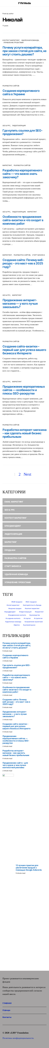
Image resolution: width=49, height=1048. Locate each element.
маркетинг (40, 612)
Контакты (7, 1017)
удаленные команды (13, 622)
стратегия (38, 618)
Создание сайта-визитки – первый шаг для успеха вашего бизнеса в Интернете (24, 350)
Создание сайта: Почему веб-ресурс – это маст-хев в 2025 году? (23, 263)
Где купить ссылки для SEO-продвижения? (22, 132)
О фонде (6, 1010)
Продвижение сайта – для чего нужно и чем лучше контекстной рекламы (15, 765)
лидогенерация (26, 612)
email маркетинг (14, 605)
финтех (17, 625)
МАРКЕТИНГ (7, 165)
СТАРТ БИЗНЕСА (38, 255)
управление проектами (34, 622)
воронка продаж (15, 608)
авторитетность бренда (32, 605)
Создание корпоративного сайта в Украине (21, 92)
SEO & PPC (6, 126)
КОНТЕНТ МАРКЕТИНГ (11, 40)
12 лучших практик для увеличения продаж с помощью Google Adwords (29, 867)
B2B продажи (17, 602)
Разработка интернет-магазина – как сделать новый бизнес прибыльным (24, 433)
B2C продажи (32, 602)
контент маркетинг (33, 608)
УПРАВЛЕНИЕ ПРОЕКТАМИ (13, 42)
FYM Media (24, 3)
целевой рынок (29, 625)
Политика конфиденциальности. (18, 1038)
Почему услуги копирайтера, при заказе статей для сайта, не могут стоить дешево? (24, 51)
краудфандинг (10, 612)
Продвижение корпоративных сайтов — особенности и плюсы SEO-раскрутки (24, 390)
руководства (35, 615)
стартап (28, 618)
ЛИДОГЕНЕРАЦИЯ (19, 126)
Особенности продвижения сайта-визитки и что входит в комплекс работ (23, 220)
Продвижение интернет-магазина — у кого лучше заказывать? (20, 303)
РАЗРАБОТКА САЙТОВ (11, 86)
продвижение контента (17, 615)
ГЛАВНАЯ (7, 1003)
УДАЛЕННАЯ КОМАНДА (30, 40)
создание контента (13, 618)
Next (27, 474)
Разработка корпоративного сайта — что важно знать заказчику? (22, 173)
